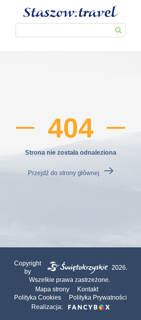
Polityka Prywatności (98, 297)
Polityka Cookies (37, 297)
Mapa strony (52, 289)
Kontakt (87, 289)
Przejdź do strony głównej (63, 173)
